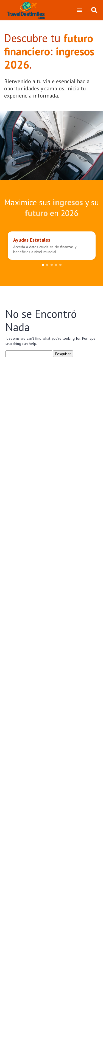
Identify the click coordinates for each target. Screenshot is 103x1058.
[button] (43, 265)
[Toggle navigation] (79, 10)
